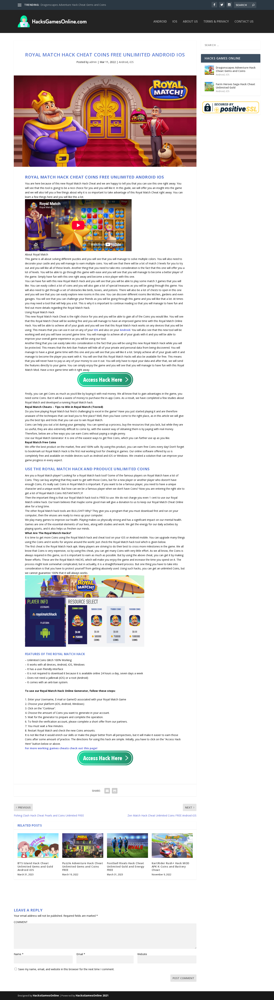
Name (18, 954)
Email (80, 954)
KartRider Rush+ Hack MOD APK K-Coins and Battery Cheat (170, 866)
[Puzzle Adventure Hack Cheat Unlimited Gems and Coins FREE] (82, 845)
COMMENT (21, 922)
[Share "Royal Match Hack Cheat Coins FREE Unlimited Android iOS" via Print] (114, 790)
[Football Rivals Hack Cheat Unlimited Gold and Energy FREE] (127, 845)
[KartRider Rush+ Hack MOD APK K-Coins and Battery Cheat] (172, 845)
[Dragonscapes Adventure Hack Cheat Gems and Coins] (209, 70)
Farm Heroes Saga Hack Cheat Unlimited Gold (235, 85)
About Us (190, 21)
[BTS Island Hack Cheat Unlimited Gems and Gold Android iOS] (38, 845)
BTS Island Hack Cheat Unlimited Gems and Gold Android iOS (35, 866)
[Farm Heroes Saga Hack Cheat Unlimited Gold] (209, 86)
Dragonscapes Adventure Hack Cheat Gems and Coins (73, 5)
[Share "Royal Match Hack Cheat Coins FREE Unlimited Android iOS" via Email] (107, 790)
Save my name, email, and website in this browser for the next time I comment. (66, 969)
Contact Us (243, 21)
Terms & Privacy (216, 21)
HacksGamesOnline (46, 995)
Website (142, 954)
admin (93, 62)
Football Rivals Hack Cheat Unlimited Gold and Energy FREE (125, 866)
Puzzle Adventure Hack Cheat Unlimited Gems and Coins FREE (82, 866)
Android (160, 21)
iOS (174, 21)
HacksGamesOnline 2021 (92, 995)
